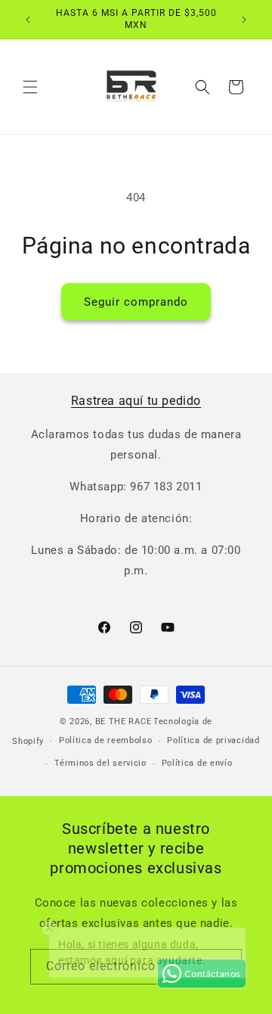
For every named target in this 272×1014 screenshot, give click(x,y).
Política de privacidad (213, 740)
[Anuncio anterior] (28, 19)
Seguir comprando (136, 302)
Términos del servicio (100, 763)
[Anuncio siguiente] (244, 19)
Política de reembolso (106, 740)
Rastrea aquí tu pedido (136, 400)
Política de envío (197, 763)
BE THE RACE (123, 721)
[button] (30, 87)
